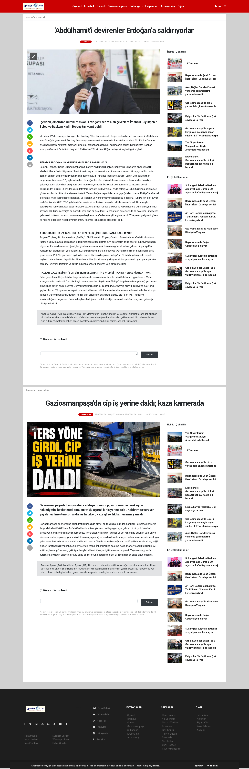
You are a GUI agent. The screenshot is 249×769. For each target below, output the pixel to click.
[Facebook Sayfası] (26, 724)
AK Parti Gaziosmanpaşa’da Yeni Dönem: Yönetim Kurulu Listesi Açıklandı (200, 217)
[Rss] (56, 724)
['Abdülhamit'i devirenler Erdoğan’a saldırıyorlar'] (93, 81)
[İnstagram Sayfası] (38, 724)
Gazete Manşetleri (171, 748)
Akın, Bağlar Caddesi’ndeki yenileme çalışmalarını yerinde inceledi (200, 91)
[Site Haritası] (61, 724)
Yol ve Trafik (168, 718)
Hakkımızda (31, 735)
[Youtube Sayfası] (44, 724)
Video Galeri (104, 714)
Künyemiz (102, 733)
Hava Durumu (169, 715)
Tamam (213, 765)
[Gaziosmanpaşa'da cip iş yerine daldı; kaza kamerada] (93, 459)
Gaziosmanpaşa (117, 6)
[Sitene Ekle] (68, 724)
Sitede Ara (202, 715)
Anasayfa (30, 17)
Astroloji (201, 730)
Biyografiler (203, 722)
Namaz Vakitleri (170, 722)
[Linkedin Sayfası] (49, 724)
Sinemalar (167, 737)
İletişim (101, 739)
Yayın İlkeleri (31, 739)
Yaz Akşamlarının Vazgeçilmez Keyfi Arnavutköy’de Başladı (197, 146)
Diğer (181, 6)
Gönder (149, 354)
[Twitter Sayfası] (31, 724)
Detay (200, 765)
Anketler (201, 718)
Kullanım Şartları (61, 735)
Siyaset (76, 6)
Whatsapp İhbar (61, 739)
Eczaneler (167, 726)
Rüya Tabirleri (204, 726)
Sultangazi (136, 6)
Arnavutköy (168, 6)
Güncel (101, 6)
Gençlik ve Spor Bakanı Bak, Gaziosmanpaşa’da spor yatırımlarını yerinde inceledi (200, 271)
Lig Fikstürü (168, 730)
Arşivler (101, 727)
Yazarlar (101, 720)
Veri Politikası (31, 743)
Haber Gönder (60, 743)
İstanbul (89, 6)
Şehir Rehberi (169, 745)
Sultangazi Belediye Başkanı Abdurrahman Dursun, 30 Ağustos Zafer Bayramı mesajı (202, 189)
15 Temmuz (191, 63)
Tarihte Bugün (169, 733)
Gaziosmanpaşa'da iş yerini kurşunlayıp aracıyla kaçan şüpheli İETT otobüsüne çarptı (201, 132)
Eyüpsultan (151, 6)
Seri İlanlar (167, 741)
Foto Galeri (103, 708)
